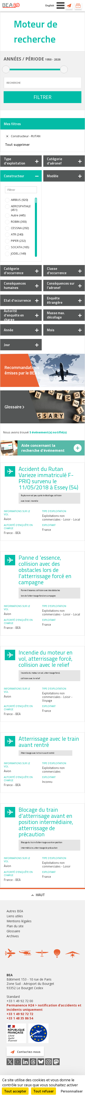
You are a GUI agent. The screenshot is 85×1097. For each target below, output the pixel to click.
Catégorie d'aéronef (54, 161)
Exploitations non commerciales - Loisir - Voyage (57, 697)
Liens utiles (15, 916)
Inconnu (47, 781)
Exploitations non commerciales (53, 770)
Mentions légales (19, 921)
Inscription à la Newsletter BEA (78, 5)
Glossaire (13, 406)
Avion (7, 519)
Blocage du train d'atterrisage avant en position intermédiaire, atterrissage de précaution (46, 822)
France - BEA (12, 533)
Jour (7, 344)
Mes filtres (12, 123)
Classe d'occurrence (56, 270)
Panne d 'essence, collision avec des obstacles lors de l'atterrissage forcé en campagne (45, 569)
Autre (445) (18, 215)
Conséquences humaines (15, 285)
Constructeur (14, 176)
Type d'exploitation (14, 161)
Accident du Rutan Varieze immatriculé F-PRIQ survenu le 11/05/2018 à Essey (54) (48, 478)
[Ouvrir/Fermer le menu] (60, 5)
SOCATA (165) (20, 247)
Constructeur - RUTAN (25, 136)
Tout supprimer (17, 144)
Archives (13, 936)
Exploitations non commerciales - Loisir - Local (61, 517)
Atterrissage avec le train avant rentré (49, 741)
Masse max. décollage (56, 315)
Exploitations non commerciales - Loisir (56, 864)
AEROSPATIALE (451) (21, 208)
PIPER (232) (18, 241)
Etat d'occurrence (17, 300)
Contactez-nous (69, 5)
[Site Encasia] (38, 1035)
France (46, 529)
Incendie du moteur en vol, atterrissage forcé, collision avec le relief (46, 658)
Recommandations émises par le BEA (22, 370)
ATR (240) (17, 234)
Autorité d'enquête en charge (14, 315)
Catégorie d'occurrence (13, 270)
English (49, 5)
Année (8, 330)
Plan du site (15, 926)
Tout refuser (43, 1091)
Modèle (52, 176)
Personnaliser (72, 1091)
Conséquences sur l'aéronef (61, 285)
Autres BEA (15, 911)
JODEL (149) (18, 253)
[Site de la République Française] (16, 1034)
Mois (50, 330)
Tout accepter (15, 1091)
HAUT (40, 894)
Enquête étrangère (54, 300)
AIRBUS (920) (19, 200)
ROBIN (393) (19, 221)
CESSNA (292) (20, 228)
